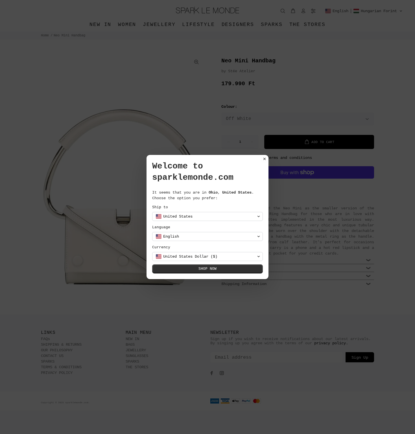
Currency (161, 247)
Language (161, 227)
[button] (207, 216)
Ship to (160, 207)
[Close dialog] (264, 159)
